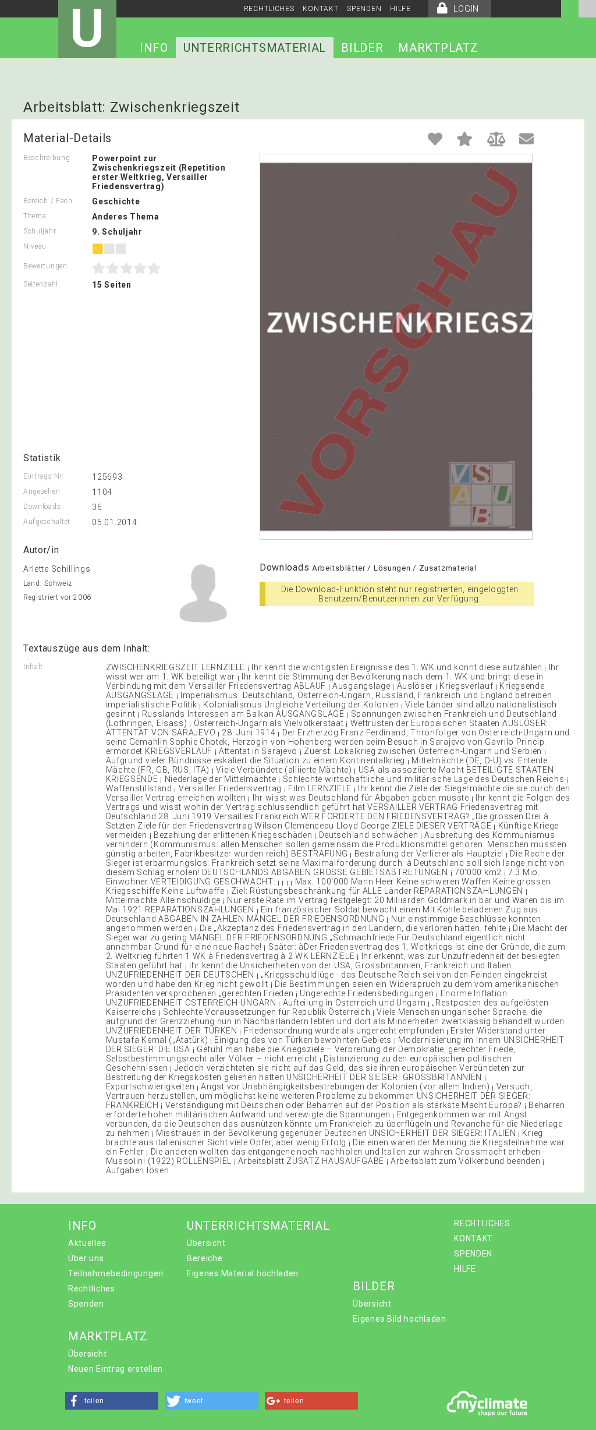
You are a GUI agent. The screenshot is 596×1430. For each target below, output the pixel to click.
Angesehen (41, 491)
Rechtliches (91, 1288)
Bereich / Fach (48, 201)
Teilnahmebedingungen (116, 1273)
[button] (111, 1401)
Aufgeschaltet (46, 522)
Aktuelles (87, 1243)
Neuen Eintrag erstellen (115, 1369)
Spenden (86, 1303)
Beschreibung (46, 158)
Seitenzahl (40, 284)
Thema (35, 216)
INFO (154, 48)
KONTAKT (320, 9)
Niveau (35, 246)
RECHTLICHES (269, 9)
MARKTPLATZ (438, 48)
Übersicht (206, 1243)
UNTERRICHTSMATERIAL (254, 48)
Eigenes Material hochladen (243, 1273)
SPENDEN (364, 9)
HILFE (400, 9)
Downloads (42, 506)
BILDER (362, 48)
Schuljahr (39, 231)
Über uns (86, 1258)
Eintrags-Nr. (43, 476)
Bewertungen (45, 266)
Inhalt (33, 667)
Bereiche (205, 1258)
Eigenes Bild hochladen (399, 1318)
